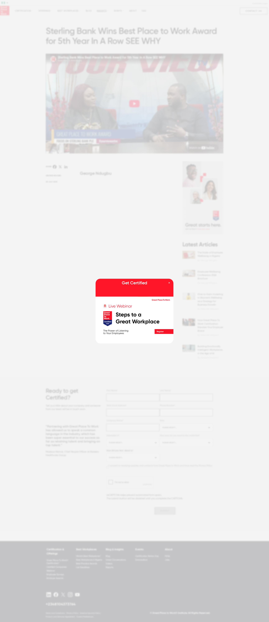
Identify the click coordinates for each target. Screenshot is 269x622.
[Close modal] (169, 283)
